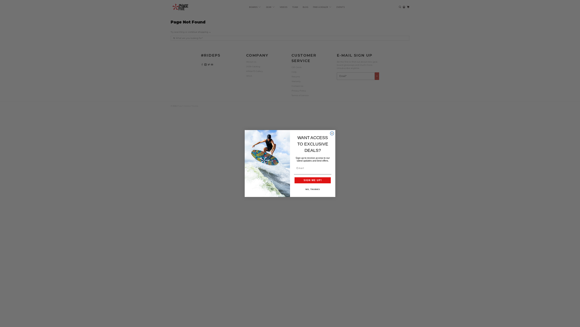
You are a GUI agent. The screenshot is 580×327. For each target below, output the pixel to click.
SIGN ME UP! (313, 180)
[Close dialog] (332, 133)
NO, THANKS (313, 189)
